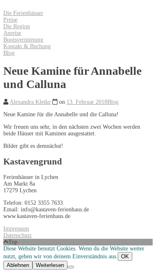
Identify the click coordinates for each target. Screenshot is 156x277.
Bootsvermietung (23, 40)
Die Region (16, 26)
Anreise (12, 33)
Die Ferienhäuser (23, 13)
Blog (9, 53)
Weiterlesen (50, 265)
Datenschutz (17, 235)
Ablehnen (18, 265)
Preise (10, 20)
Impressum (16, 229)
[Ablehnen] (70, 267)
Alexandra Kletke (30, 102)
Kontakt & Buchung (27, 46)
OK (125, 256)
